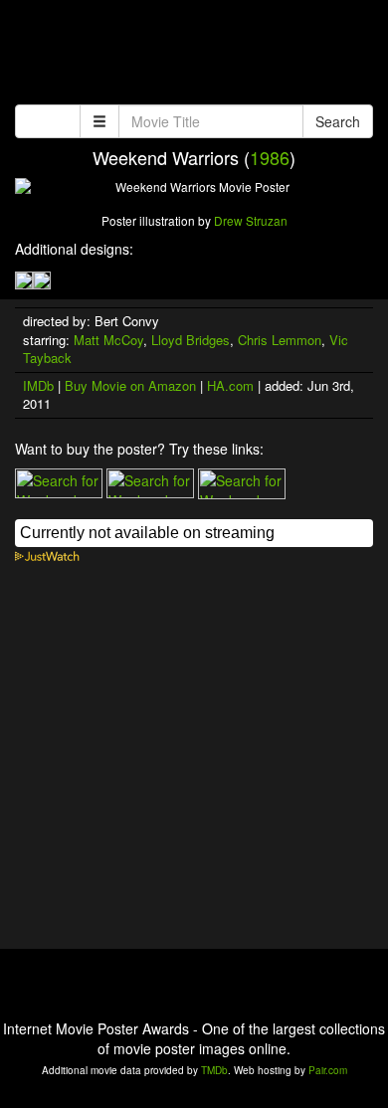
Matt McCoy (108, 339)
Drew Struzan (251, 220)
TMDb (214, 1070)
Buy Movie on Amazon (130, 385)
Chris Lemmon (279, 339)
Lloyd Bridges (190, 339)
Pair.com (327, 1070)
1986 (270, 157)
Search (337, 121)
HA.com (230, 385)
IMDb (38, 385)
